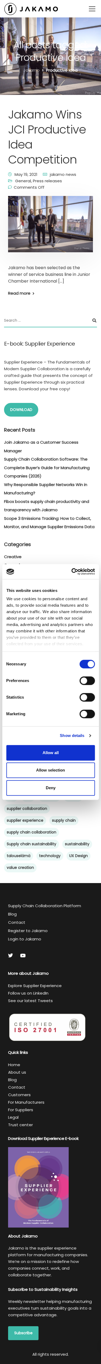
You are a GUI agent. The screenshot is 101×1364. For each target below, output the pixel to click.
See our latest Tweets (30, 1000)
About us (17, 1072)
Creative (13, 556)
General (23, 181)
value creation (20, 867)
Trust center (20, 1125)
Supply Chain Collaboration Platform (44, 906)
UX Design (78, 855)
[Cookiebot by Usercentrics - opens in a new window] (72, 571)
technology (50, 855)
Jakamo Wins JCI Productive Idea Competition (47, 137)
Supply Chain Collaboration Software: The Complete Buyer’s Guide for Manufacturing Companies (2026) (47, 467)
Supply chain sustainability (31, 844)
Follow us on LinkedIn (28, 993)
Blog (12, 914)
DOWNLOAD (21, 409)
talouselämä (18, 855)
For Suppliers (20, 1110)
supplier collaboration (27, 808)
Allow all (51, 752)
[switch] (87, 680)
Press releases (47, 181)
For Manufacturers (26, 1102)
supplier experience (25, 820)
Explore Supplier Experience (35, 985)
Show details (72, 735)
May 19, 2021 (26, 174)
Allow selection (50, 770)
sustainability (77, 844)
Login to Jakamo (24, 939)
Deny (50, 787)
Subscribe (23, 1333)
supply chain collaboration (31, 832)
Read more (19, 293)
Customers (19, 1095)
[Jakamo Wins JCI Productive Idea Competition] (50, 228)
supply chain (64, 820)
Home (14, 1065)
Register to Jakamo (28, 930)
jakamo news (63, 174)
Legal (13, 1117)
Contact (16, 922)
